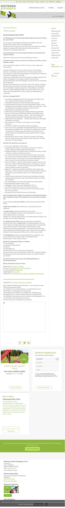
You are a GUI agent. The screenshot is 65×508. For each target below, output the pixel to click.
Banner (24, 1)
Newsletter (42, 1)
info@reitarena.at (11, 468)
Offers (51, 8)
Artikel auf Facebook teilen (20, 342)
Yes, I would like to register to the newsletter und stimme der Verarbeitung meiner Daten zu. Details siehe (46, 375)
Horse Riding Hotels (37, 8)
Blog (17, 1)
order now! (8, 495)
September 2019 (55, 36)
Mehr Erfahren (38, 504)
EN (62, 1)
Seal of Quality (30, 1)
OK (46, 504)
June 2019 (54, 38)
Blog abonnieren (55, 65)
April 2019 (54, 43)
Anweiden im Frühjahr (18, 266)
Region (60, 8)
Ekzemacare (16, 272)
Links (47, 1)
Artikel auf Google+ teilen (29, 342)
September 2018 (55, 55)
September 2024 (55, 31)
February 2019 (55, 48)
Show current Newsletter (10, 481)
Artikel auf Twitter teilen (24, 342)
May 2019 (54, 41)
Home (53, 16)
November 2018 (55, 50)
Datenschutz (52, 1)
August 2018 (54, 57)
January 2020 (55, 33)
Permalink (12, 31)
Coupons (37, 1)
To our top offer (15, 387)
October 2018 (55, 53)
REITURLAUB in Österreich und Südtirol (21, 282)
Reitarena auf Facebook (55, 74)
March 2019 (54, 45)
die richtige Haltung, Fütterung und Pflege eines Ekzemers (28, 273)
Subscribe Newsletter (32, 449)
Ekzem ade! (19, 270)
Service (20, 1)
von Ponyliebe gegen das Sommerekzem (20, 268)
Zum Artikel (11, 431)
